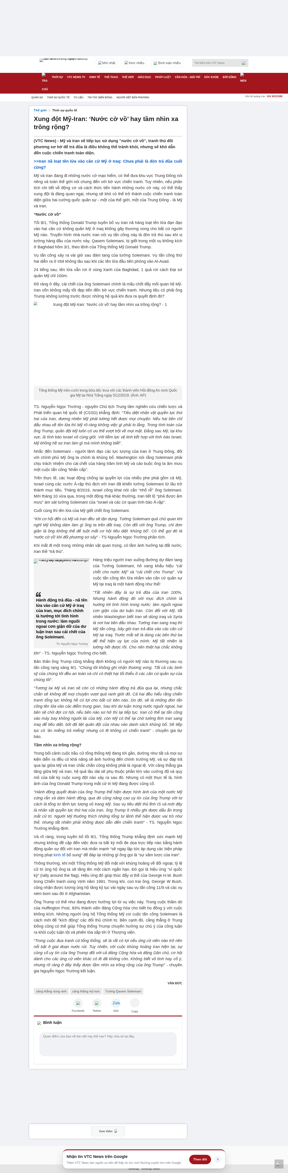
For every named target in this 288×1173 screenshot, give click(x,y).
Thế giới (128, 77)
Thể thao (111, 77)
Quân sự (37, 97)
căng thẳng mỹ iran (86, 991)
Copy (134, 1011)
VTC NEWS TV (76, 77)
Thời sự (57, 77)
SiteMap (133, 1168)
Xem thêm (106, 1131)
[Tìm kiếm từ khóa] (245, 63)
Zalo (116, 1010)
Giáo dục (144, 77)
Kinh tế (94, 77)
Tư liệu (78, 97)
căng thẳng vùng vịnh (51, 991)
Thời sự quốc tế (58, 97)
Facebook (78, 1010)
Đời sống (229, 77)
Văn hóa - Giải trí (187, 77)
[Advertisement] (225, 173)
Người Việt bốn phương (133, 97)
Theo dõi (200, 1159)
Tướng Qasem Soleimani (123, 991)
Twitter (97, 1010)
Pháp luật (163, 77)
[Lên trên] (279, 1164)
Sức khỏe (211, 77)
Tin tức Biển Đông (100, 97)
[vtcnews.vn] (78, 1003)
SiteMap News (150, 1168)
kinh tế (59, 855)
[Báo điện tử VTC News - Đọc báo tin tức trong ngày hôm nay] (64, 64)
